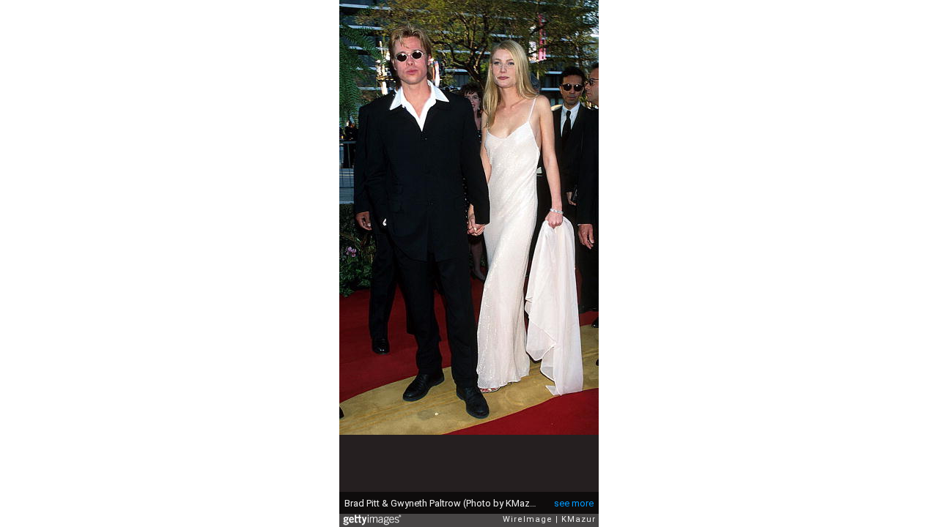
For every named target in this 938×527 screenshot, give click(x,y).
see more (574, 503)
